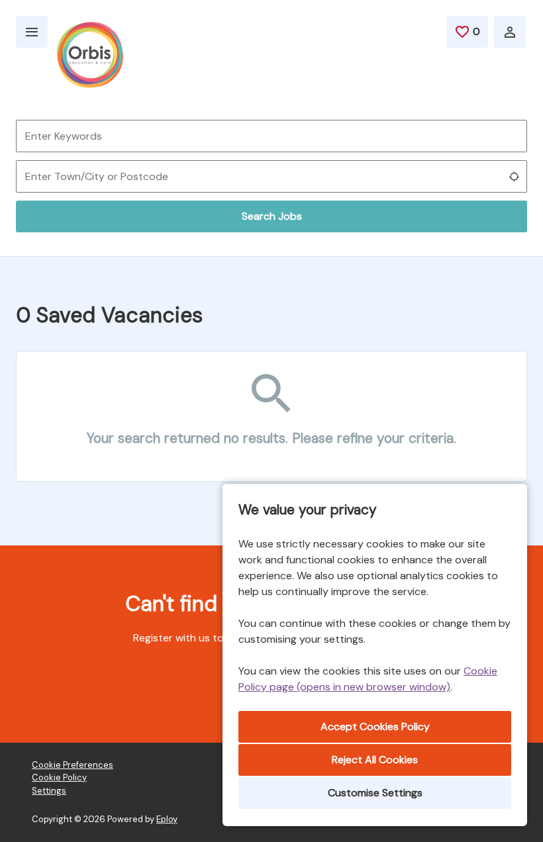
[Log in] (510, 32)
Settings (49, 790)
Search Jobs (272, 216)
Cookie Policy (59, 777)
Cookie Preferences (72, 765)
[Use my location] (514, 177)
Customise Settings (375, 793)
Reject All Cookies (375, 760)
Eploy (166, 819)
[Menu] (32, 32)
